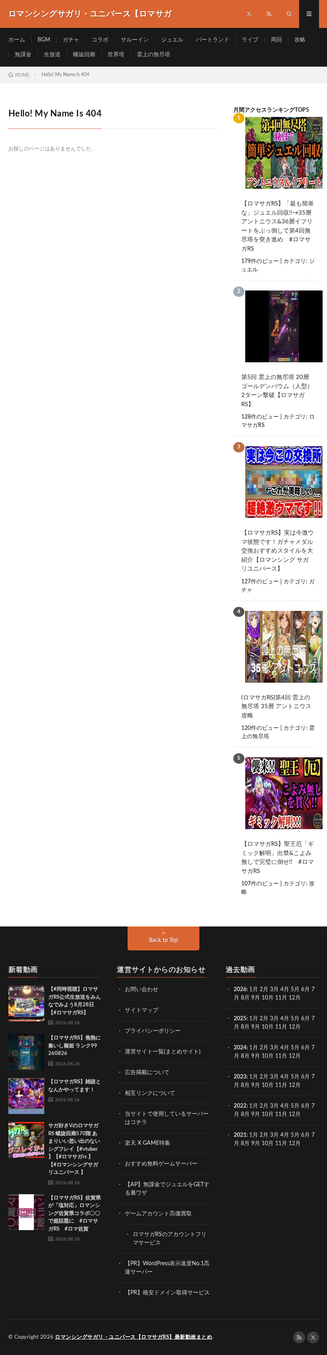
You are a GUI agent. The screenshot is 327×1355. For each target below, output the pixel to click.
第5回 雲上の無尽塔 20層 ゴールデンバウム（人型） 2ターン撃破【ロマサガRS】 (277, 390)
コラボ (100, 40)
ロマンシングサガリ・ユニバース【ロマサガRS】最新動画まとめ (133, 1337)
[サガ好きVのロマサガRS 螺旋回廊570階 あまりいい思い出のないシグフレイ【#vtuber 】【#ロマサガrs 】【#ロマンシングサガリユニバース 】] (26, 1140)
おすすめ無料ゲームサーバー (161, 1164)
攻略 (299, 40)
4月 (284, 989)
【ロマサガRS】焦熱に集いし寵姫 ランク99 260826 (74, 1045)
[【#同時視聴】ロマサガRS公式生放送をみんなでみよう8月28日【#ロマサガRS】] (26, 1003)
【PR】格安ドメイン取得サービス (167, 1293)
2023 (240, 1077)
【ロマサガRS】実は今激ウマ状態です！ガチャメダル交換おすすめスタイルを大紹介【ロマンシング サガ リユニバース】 (277, 551)
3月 (274, 989)
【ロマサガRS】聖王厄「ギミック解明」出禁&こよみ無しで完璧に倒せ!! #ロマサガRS (277, 857)
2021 (240, 1135)
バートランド (212, 40)
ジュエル (172, 40)
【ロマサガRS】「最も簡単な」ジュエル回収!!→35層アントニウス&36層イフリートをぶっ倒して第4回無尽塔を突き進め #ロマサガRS (277, 226)
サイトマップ (141, 1010)
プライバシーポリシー (153, 1031)
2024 (240, 1048)
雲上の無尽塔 (153, 54)
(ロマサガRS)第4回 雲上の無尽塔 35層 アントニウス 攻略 (276, 707)
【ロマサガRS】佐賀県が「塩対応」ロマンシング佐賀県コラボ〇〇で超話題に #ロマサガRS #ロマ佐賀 (74, 1213)
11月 (281, 1027)
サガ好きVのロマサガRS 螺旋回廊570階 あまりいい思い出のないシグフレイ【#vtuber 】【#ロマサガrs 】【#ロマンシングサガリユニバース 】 (74, 1149)
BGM (43, 40)
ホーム (16, 40)
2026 (240, 989)
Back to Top (163, 940)
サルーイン (135, 40)
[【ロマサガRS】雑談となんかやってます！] (26, 1096)
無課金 (23, 54)
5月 (295, 989)
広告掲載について (147, 1072)
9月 (255, 1027)
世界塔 (116, 54)
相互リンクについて (150, 1093)
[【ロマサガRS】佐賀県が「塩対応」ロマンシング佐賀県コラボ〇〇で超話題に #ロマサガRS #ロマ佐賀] (26, 1212)
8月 (245, 998)
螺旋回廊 (84, 54)
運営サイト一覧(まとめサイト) (163, 1052)
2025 (240, 1018)
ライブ (250, 40)
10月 (268, 1027)
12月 (295, 1027)
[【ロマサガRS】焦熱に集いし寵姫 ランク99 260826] (26, 1052)
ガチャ (71, 40)
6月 (305, 989)
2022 (240, 1106)
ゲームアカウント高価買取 (158, 1214)
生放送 (52, 54)
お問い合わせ (141, 989)
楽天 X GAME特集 (147, 1143)
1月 (253, 989)
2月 (264, 989)
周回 (276, 40)
